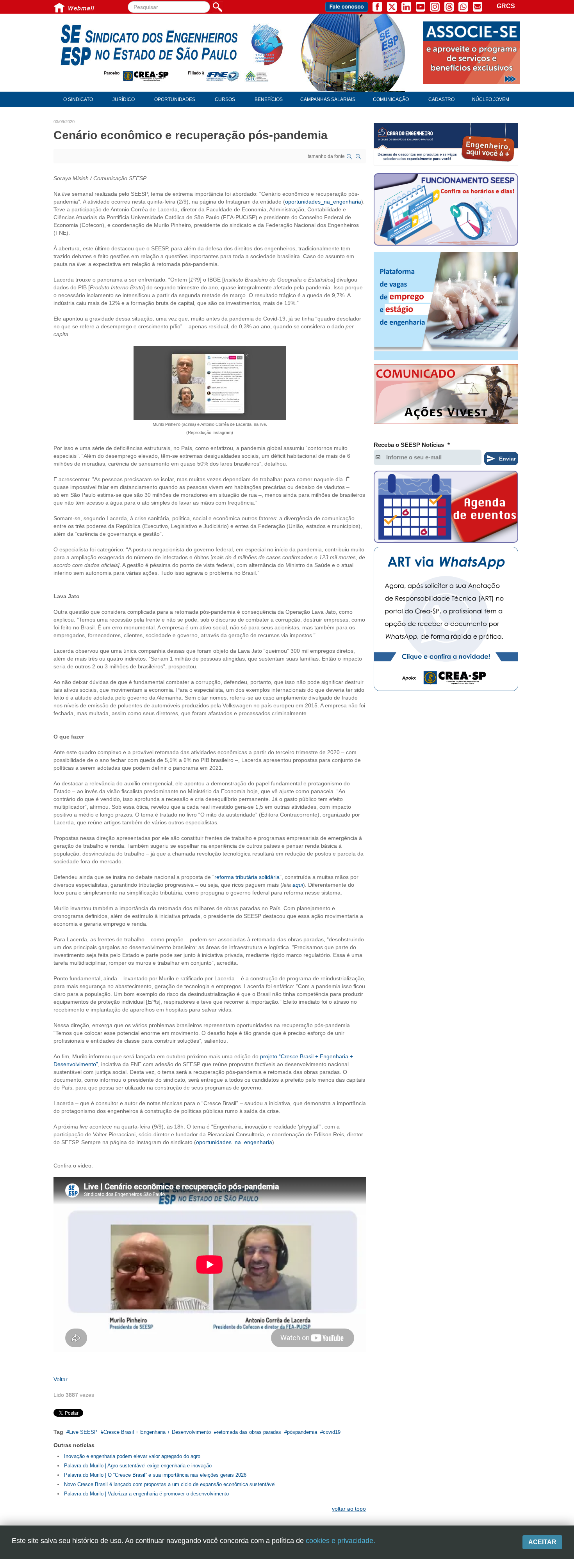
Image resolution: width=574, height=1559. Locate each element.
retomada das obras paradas (249, 1432)
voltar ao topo (349, 1509)
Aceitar (542, 1542)
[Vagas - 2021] (446, 306)
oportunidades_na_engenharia (323, 201)
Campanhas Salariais (327, 99)
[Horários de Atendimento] (446, 210)
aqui (297, 885)
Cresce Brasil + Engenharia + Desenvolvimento (157, 1432)
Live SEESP (83, 1432)
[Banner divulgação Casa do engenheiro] (446, 144)
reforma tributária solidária (247, 877)
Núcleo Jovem (490, 99)
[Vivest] (446, 395)
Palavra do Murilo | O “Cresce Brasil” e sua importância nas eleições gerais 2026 (155, 1475)
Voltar (60, 1379)
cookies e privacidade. (340, 1541)
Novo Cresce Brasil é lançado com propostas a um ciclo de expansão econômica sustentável (170, 1484)
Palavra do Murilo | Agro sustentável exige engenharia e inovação (138, 1466)
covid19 (331, 1432)
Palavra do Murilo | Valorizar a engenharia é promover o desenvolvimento (146, 1494)
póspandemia (302, 1432)
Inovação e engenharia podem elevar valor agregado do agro (132, 1456)
